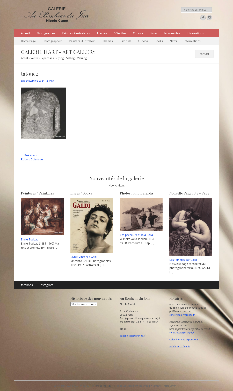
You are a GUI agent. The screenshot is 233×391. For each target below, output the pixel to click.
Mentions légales (105, 385)
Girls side (125, 41)
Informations (195, 33)
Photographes (46, 33)
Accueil (25, 33)
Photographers (52, 41)
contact (204, 54)
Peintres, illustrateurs (76, 33)
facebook (27, 285)
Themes (107, 41)
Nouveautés (172, 33)
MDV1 (52, 80)
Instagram (46, 285)
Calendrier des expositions (183, 339)
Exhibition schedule (179, 346)
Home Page (28, 41)
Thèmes (102, 33)
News (173, 41)
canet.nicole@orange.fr (132, 335)
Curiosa (138, 33)
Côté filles (120, 33)
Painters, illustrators (82, 41)
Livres (153, 33)
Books (159, 41)
